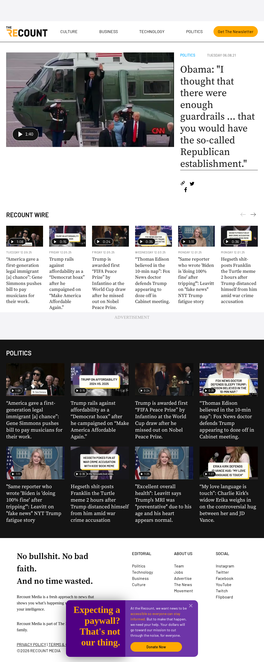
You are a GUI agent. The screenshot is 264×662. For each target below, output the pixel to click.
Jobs (178, 572)
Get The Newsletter (235, 31)
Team (179, 565)
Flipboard (224, 596)
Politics (194, 31)
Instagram (225, 565)
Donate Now (156, 647)
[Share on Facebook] (185, 190)
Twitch (222, 590)
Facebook (224, 578)
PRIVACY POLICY (31, 644)
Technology (151, 31)
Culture (69, 31)
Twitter (222, 572)
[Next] (243, 215)
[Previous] (253, 215)
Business (108, 31)
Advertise (183, 578)
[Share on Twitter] (191, 184)
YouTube (224, 584)
